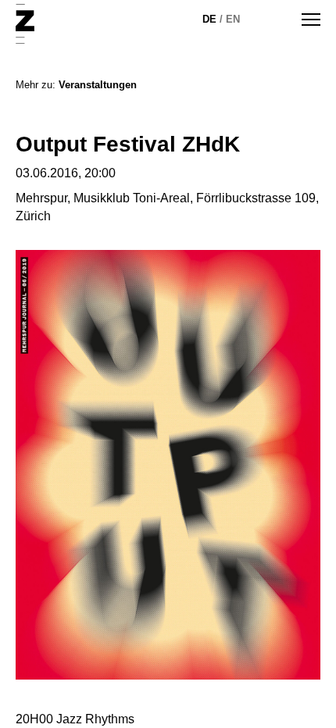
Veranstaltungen (98, 85)
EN (233, 19)
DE (209, 19)
